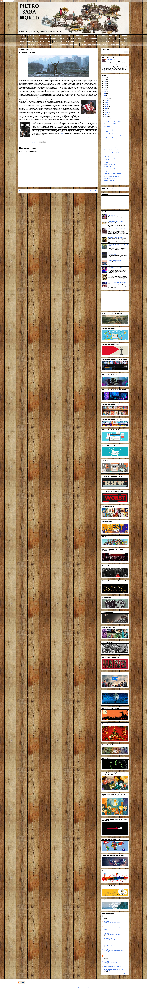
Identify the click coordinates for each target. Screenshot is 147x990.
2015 (105, 183)
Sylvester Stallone (43, 144)
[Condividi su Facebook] (44, 142)
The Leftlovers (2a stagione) (110, 143)
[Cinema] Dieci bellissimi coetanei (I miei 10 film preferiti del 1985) (117, 215)
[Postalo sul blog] (41, 142)
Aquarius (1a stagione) (109, 180)
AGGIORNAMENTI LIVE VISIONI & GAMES (93, 44)
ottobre (107, 102)
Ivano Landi (106, 933)
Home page (58, 190)
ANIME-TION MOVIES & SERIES (68, 44)
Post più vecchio (92, 190)
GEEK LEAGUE (113, 36)
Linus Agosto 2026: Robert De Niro (111, 917)
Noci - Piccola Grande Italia (110, 147)
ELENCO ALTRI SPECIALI (27, 44)
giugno (106, 110)
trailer (62, 133)
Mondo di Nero (107, 926)
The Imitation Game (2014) (110, 142)
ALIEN (115, 41)
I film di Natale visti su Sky (110, 178)
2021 (105, 87)
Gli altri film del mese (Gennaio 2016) (112, 121)
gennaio (107, 120)
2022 (105, 85)
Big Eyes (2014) (107, 156)
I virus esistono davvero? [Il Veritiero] (112, 934)
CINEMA (48, 36)
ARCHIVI (122, 41)
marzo (106, 116)
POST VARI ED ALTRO (98, 36)
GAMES (76, 36)
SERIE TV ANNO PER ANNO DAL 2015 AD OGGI (100, 38)
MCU (55, 41)
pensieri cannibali (108, 938)
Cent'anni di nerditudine (110, 915)
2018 (105, 93)
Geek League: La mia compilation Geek (116, 274)
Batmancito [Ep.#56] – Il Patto (110, 962)
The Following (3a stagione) (110, 168)
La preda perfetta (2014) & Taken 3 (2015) (113, 135)
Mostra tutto (125, 973)
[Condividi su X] (43, 142)
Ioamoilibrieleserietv (109, 921)
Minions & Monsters (108, 945)
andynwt (78, 987)
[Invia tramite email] (40, 142)
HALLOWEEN (83, 41)
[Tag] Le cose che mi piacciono (115, 260)
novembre (107, 100)
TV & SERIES (58, 36)
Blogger (88, 987)
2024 (105, 81)
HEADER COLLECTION (116, 44)
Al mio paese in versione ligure (110, 939)
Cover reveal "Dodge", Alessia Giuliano (112, 922)
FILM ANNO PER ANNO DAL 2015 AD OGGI (43, 38)
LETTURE (85, 36)
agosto (106, 106)
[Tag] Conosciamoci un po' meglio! (116, 221)
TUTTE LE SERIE (122, 38)
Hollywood (32, 144)
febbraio (107, 118)
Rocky (37, 144)
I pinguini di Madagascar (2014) (111, 137)
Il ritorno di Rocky (108, 166)
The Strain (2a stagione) (109, 133)
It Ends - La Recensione (109, 957)
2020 (105, 89)
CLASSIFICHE (24, 38)
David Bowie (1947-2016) (110, 164)
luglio (106, 108)
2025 (105, 79)
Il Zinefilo (106, 949)
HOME (22, 36)
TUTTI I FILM (64, 38)
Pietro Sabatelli (111, 59)
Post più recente (23, 190)
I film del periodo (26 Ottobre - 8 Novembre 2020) (115, 253)
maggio (106, 112)
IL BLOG (40, 36)
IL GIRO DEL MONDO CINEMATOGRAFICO (32, 41)
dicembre (107, 98)
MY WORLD (30, 36)
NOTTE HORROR (71, 41)
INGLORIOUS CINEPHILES (110, 955)
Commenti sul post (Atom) (60, 195)
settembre (107, 104)
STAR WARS (105, 41)
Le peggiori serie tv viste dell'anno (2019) (117, 237)
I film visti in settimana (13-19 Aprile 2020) (117, 282)
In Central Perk (107, 943)
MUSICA (68, 36)
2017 (105, 95)
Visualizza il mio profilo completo (109, 70)
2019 (105, 91)
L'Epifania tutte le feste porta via (111, 176)
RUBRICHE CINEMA (76, 38)
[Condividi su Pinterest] (45, 142)
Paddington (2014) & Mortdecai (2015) (112, 145)
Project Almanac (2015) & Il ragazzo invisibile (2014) (112, 158)
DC (61, 41)
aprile (106, 114)
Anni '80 (24, 144)
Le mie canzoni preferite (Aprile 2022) (116, 267)
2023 (105, 83)
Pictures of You (107, 961)
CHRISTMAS (94, 41)
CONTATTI (124, 36)
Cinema (28, 144)
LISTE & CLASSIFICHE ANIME (46, 44)
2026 (105, 77)
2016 (105, 97)
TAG (49, 41)
